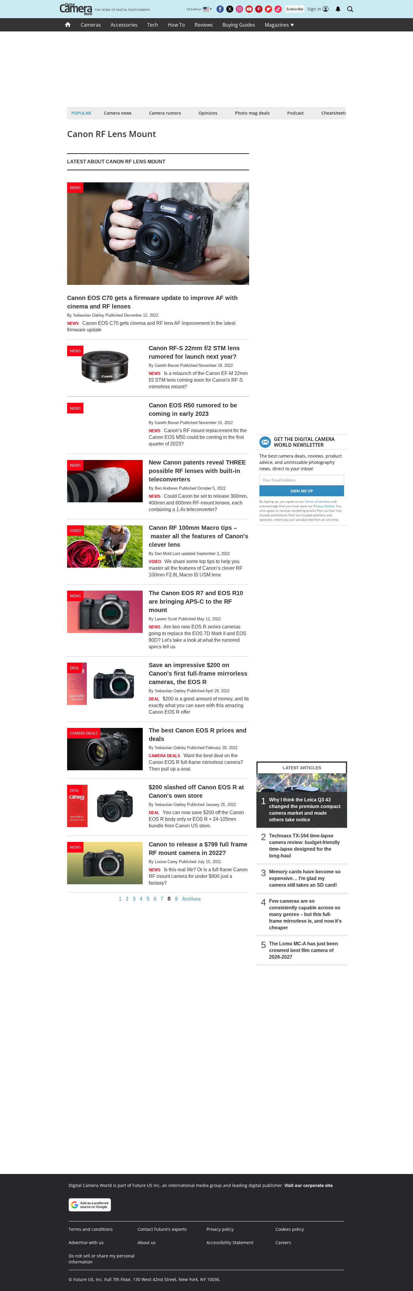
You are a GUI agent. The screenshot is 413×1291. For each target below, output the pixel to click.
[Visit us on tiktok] (278, 9)
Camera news (118, 113)
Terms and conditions (91, 1229)
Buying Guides (239, 24)
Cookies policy (289, 1229)
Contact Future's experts (162, 1229)
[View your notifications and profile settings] (338, 9)
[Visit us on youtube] (249, 9)
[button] (350, 9)
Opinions (208, 113)
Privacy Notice (323, 506)
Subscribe (294, 8)
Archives (191, 899)
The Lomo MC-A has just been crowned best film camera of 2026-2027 (303, 950)
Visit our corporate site (309, 1185)
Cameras (91, 24)
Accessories (124, 24)
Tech (152, 24)
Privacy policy (220, 1229)
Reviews (204, 24)
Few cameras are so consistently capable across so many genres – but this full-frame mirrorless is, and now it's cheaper (305, 914)
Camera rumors (165, 113)
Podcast (295, 113)
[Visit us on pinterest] (258, 9)
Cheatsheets (334, 113)
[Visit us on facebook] (220, 9)
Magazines (277, 24)
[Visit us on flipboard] (268, 9)
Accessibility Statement (230, 1242)
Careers (283, 1242)
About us (147, 1242)
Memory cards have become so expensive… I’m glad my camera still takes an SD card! (305, 878)
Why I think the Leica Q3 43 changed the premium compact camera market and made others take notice (304, 809)
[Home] (68, 24)
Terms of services (318, 501)
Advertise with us (86, 1242)
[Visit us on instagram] (239, 9)
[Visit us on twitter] (229, 9)
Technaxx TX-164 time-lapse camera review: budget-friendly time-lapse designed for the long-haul (304, 845)
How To (176, 24)
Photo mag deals (252, 113)
